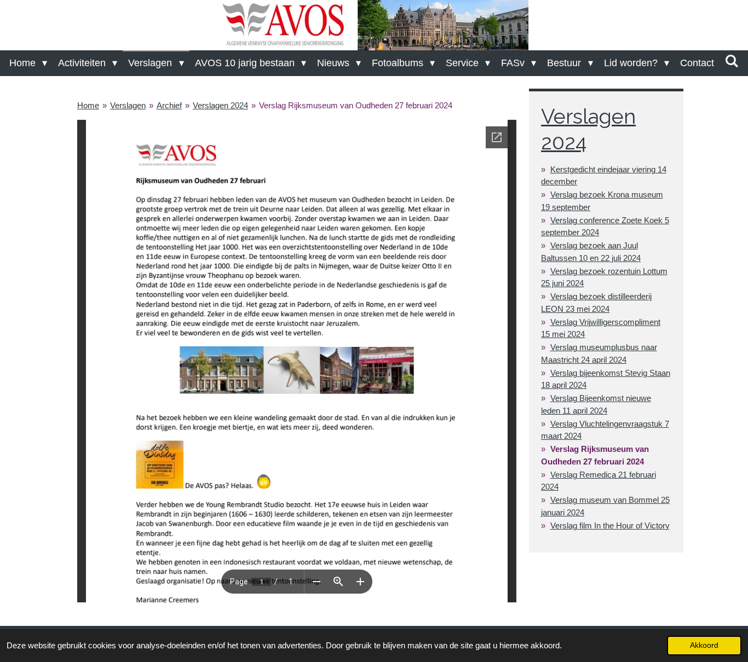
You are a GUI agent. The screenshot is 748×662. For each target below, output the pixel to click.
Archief (169, 105)
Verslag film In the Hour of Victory (610, 525)
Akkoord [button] (704, 645)
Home (88, 105)
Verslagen (128, 105)
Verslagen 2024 (220, 105)
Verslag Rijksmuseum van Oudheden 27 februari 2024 (355, 105)
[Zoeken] (732, 61)
